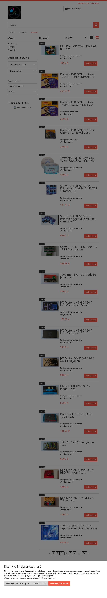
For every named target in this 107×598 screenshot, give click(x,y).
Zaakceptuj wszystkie (59, 583)
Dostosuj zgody (39, 583)
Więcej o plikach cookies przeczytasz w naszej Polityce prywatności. (30, 578)
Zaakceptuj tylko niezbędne (17, 583)
